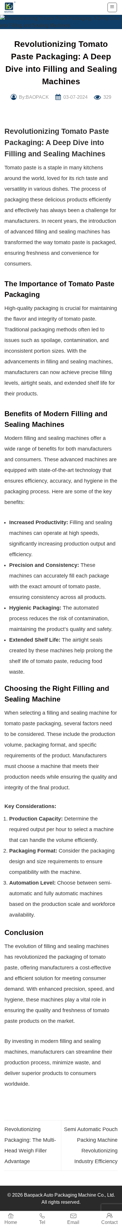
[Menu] (112, 7)
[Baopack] (13, 7)
